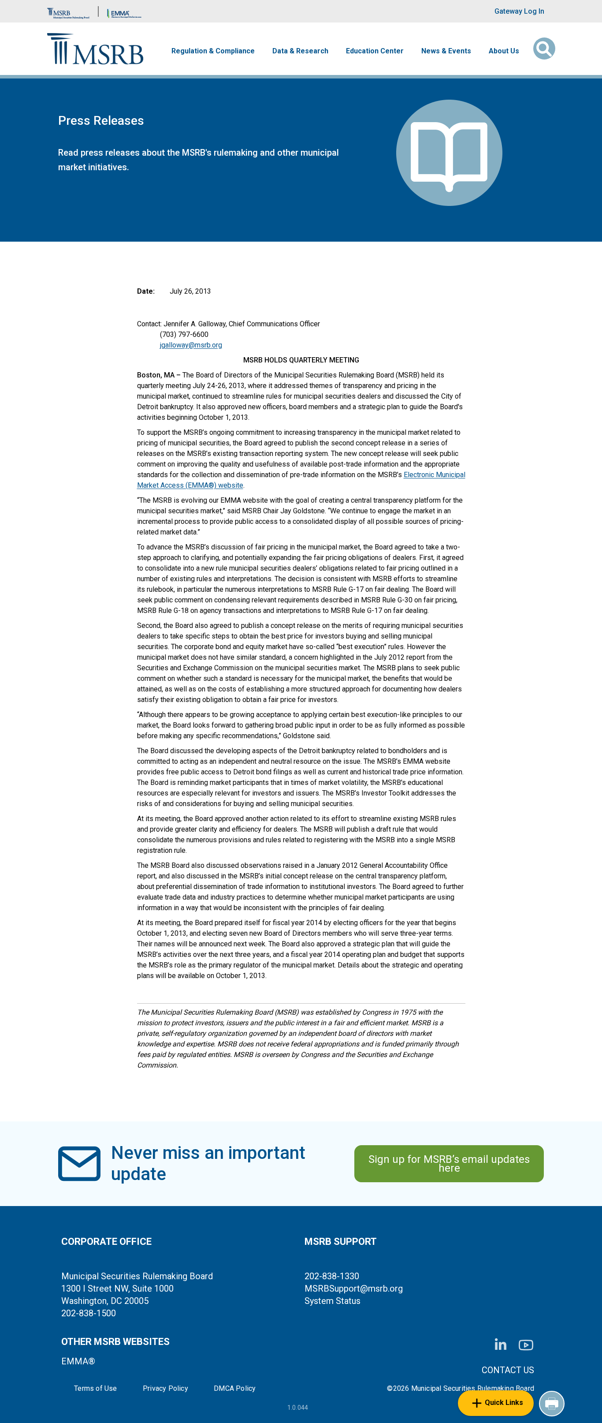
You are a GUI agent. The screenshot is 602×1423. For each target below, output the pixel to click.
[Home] (95, 48)
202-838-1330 (332, 1276)
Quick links (504, 1402)
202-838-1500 (88, 1313)
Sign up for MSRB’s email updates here (449, 1163)
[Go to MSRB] (68, 11)
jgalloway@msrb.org (191, 345)
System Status (332, 1301)
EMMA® (78, 1361)
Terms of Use (95, 1388)
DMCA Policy (235, 1388)
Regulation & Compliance (213, 51)
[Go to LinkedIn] (500, 1345)
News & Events (446, 51)
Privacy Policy (165, 1388)
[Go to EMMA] (124, 11)
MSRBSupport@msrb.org (354, 1288)
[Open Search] (544, 48)
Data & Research (300, 51)
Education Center (375, 51)
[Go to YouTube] (526, 1345)
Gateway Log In (519, 11)
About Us (504, 51)
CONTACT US (508, 1370)
